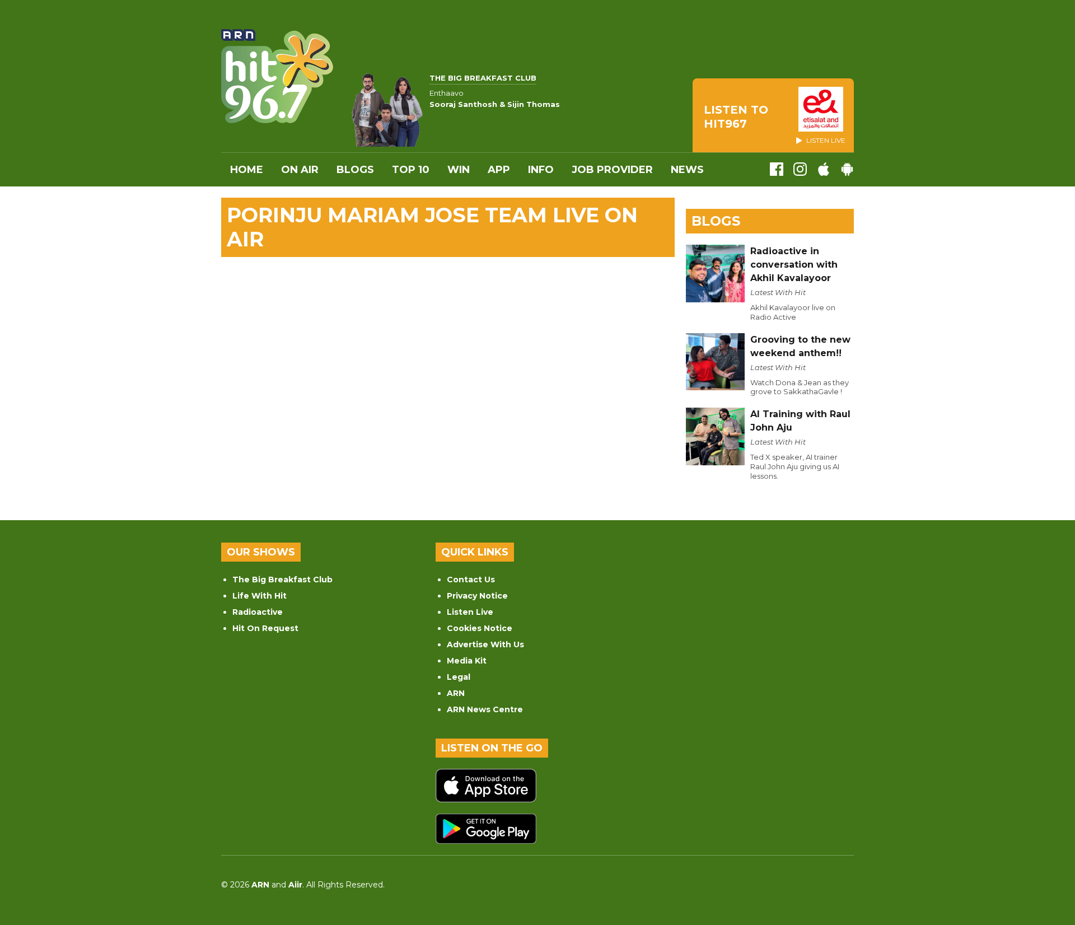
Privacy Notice (477, 596)
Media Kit (467, 661)
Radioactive (257, 612)
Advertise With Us (485, 644)
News (687, 169)
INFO (541, 169)
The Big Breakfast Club (282, 579)
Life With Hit (259, 596)
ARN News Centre (485, 709)
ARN (456, 693)
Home (246, 169)
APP (499, 169)
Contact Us (471, 579)
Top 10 (410, 169)
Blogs (355, 169)
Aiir (295, 885)
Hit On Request (265, 628)
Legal (458, 677)
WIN (458, 169)
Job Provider (612, 169)
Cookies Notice (479, 628)
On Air (300, 169)
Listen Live (470, 612)
